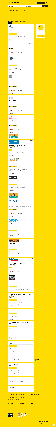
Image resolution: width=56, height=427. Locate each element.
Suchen (28, 2)
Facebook (40, 406)
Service (31, 2)
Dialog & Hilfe (10, 403)
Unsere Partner (31, 403)
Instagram (40, 405)
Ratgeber (34, 2)
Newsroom (19, 405)
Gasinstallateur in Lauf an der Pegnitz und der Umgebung (16, 394)
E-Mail (10, 65)
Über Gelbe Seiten (21, 403)
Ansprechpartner (10, 405)
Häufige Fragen (10, 406)
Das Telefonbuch (30, 406)
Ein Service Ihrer (42, 424)
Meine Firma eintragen (41, 2)
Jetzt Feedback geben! (41, 36)
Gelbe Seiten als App (21, 406)
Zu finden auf (41, 403)
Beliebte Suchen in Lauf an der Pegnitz (33, 394)
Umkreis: (10, 8)
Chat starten (11, 48)
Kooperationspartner (31, 405)
